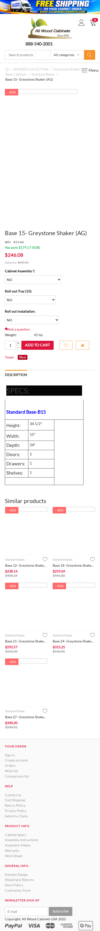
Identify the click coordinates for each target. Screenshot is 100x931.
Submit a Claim (16, 816)
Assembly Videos (18, 845)
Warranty (12, 850)
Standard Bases (43, 74)
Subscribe (60, 911)
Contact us (13, 795)
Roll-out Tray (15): (18, 291)
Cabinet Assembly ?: (20, 271)
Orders (10, 765)
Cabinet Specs (15, 835)
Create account (16, 760)
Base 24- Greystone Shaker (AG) (74, 641)
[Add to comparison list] (82, 345)
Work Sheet (13, 856)
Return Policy (15, 805)
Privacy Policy (15, 811)
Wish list (11, 771)
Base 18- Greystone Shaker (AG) (74, 565)
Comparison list (17, 776)
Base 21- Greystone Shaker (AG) (26, 641)
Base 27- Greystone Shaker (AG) (26, 717)
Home (7, 69)
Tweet (9, 357)
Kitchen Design (16, 874)
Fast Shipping (15, 800)
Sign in (10, 755)
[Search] (89, 55)
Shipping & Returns (19, 880)
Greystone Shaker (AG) (71, 69)
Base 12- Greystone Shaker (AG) (26, 565)
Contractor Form (18, 890)
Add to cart (37, 344)
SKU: (8, 242)
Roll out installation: (20, 311)
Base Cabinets (15, 74)
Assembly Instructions (21, 840)
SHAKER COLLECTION (31, 69)
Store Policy (14, 885)
